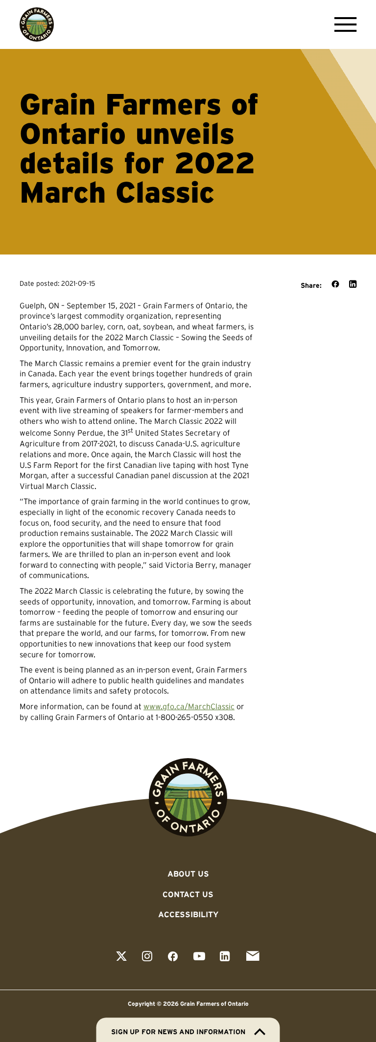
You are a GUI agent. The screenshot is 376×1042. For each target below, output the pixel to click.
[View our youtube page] (199, 957)
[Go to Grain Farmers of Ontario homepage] (37, 24)
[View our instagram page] (147, 957)
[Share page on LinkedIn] (352, 285)
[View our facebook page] (173, 957)
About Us (188, 873)
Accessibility (188, 914)
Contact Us (188, 894)
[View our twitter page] (121, 957)
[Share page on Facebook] (335, 285)
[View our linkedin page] (225, 957)
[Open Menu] (342, 24)
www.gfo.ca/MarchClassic (189, 706)
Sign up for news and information (178, 1032)
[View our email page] (252, 957)
